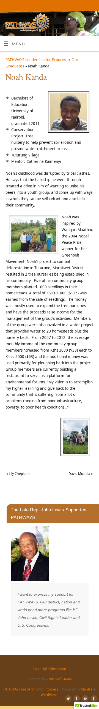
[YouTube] (84, 19)
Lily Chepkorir (18, 473)
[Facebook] (76, 19)
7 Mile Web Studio (59, 679)
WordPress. (49, 694)
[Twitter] (68, 19)
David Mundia (80, 473)
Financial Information (79, 6)
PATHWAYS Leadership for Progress (36, 59)
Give (53, 6)
